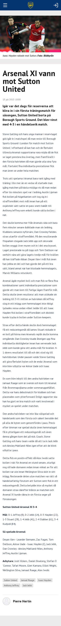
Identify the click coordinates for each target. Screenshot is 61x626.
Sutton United (10, 580)
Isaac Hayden (44, 580)
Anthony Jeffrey (11, 585)
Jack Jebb (27, 585)
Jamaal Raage (27, 580)
